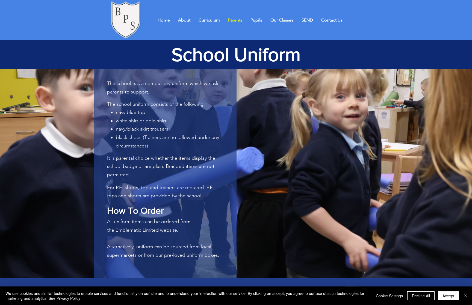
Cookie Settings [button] (389, 295)
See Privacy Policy (64, 298)
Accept (448, 295)
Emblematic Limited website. (147, 230)
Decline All (421, 295)
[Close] (465, 296)
